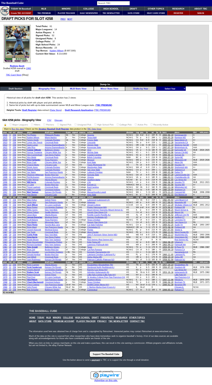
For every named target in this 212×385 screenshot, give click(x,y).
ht (147, 132)
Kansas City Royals (53, 192)
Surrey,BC (179, 157)
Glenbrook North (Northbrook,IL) (100, 267)
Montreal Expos (51, 217)
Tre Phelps (31, 135)
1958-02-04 (167, 259)
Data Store (55, 110)
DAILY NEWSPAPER (89, 13)
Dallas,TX (179, 172)
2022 (5, 145)
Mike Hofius (32, 200)
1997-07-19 (167, 147)
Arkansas (91, 202)
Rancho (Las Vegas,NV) (97, 270)
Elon (89, 237)
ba (157, 132)
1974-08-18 (167, 217)
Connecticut (92, 290)
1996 (5, 210)
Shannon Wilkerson (35, 175)
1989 (5, 227)
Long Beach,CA (181, 200)
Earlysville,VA (180, 150)
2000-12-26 (167, 142)
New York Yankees (53, 240)
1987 (5, 232)
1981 (5, 247)
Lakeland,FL (180, 255)
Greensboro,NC (181, 237)
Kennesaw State (94, 147)
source (82, 132)
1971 (5, 275)
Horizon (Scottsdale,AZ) (97, 217)
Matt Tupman (32, 192)
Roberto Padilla (33, 170)
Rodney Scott (17, 66)
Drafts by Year (140, 88)
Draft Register (29, 110)
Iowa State (91, 195)
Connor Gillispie (34, 150)
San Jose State (93, 170)
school (90, 132)
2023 (5, 142)
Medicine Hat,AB (182, 145)
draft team (49, 132)
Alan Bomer (32, 195)
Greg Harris (32, 237)
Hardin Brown (33, 240)
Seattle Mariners (52, 212)
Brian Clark (31, 162)
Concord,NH (180, 192)
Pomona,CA (180, 250)
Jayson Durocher (34, 217)
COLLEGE (88, 8)
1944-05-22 (167, 290)
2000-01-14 (167, 145)
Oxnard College (94, 205)
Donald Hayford (33, 255)
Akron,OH (179, 162)
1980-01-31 (167, 195)
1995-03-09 (167, 165)
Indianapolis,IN (181, 272)
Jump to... (106, 84)
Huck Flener (32, 225)
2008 (5, 177)
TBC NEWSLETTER (111, 13)
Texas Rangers (51, 160)
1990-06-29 (167, 170)
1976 (5, 259)
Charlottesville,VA (182, 177)
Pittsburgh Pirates (52, 135)
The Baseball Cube (12, 3)
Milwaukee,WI (180, 160)
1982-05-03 (167, 200)
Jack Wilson (32, 205)
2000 (5, 200)
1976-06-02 (167, 215)
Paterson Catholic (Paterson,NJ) (100, 259)
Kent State (91, 162)
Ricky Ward (32, 227)
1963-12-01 (167, 237)
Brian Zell (31, 250)
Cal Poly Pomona (94, 250)
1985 (5, 237)
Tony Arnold (32, 247)
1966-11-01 (167, 232)
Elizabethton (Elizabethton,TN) (100, 265)
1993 (5, 217)
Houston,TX (180, 165)
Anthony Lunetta (34, 190)
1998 (5, 205)
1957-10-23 (167, 265)
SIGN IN (200, 13)
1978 (5, 255)
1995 (5, 212)
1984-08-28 (167, 182)
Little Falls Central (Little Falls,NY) (101, 275)
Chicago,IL (179, 287)
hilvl (195, 132)
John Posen (32, 287)
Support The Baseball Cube (106, 354)
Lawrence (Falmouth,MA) (97, 245)
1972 (5, 272)
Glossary (58, 120)
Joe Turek (31, 232)
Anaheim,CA (180, 190)
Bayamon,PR (180, 285)
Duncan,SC (179, 155)
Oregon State (92, 145)
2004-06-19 (167, 135)
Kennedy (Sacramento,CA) (98, 252)
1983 (5, 242)
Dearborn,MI (180, 267)
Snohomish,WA (181, 167)
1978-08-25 (167, 210)
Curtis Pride (32, 235)
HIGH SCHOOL (111, 8)
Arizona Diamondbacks (55, 145)
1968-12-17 (167, 235)
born (164, 132)
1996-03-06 (167, 152)
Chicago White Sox (53, 152)
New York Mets (51, 210)
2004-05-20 (167, 137)
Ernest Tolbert (33, 212)
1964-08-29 (167, 242)
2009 (5, 175)
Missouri (90, 160)
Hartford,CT (179, 217)
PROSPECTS (107, 318)
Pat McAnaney (33, 177)
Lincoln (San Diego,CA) (97, 212)
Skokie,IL (178, 230)
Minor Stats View (109, 88)
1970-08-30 (167, 227)
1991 (5, 222)
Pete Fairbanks (33, 160)
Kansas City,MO (181, 152)
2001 (5, 195)
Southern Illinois (94, 280)
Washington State (94, 167)
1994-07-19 (167, 157)
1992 (5, 220)
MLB (43, 8)
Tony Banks (32, 222)
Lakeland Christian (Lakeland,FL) (101, 255)
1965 (5, 290)
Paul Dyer (31, 277)
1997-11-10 (167, 150)
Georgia (90, 135)
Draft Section (16, 88)
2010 (5, 172)
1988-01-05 (167, 180)
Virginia (90, 177)
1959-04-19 (167, 250)
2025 (5, 137)
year (5, 132)
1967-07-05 (167, 230)
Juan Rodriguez (34, 259)
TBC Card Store (14, 75)
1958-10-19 (167, 257)
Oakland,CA (180, 170)
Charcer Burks (33, 165)
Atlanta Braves (51, 180)
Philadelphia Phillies (53, 242)
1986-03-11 (167, 177)
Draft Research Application (79, 110)
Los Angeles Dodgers (54, 207)
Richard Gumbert (34, 245)
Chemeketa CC (93, 227)
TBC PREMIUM (44, 13)
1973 (5, 270)
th (160, 132)
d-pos (68, 132)
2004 (5, 187)
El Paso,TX (179, 247)
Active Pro (142, 124)
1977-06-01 (167, 202)
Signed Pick (65, 124)
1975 (5, 265)
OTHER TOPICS (156, 8)
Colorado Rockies (52, 140)
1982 (28, 68)
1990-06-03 (167, 167)
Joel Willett (31, 257)
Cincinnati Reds (51, 142)
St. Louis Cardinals (53, 205)
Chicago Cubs (51, 165)
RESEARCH (178, 8)
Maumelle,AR (180, 202)
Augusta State (93, 175)
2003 (5, 190)
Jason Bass (32, 215)
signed (75, 132)
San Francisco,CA (182, 277)
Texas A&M (92, 137)
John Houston (33, 252)
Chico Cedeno (33, 285)
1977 (5, 257)
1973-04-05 (167, 222)
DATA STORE (134, 13)
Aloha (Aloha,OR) (94, 257)
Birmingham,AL (181, 147)
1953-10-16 (167, 272)
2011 (5, 170)
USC (89, 190)
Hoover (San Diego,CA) (97, 222)
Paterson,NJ (180, 259)
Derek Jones (32, 167)
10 (10, 212)
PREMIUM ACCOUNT (64, 321)
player (30, 132)
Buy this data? (18, 129)
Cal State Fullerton (95, 225)
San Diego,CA (181, 222)
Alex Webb (31, 157)
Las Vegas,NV (181, 180)
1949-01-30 (167, 285)
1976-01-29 (167, 212)
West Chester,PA (182, 232)
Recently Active (160, 124)
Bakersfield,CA (181, 140)
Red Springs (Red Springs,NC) (100, 240)
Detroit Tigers (50, 200)
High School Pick (105, 124)
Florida (90, 230)
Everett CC (91, 185)
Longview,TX (180, 220)
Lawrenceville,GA (182, 175)
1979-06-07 (167, 207)
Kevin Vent (31, 202)
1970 (5, 277)
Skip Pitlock (32, 280)
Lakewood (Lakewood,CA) (98, 200)
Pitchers (50, 124)
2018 (5, 152)
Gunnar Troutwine (34, 152)
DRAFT (133, 8)
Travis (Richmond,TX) (96, 165)
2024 (5, 140)
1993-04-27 (167, 162)
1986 (5, 235)
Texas (89, 247)
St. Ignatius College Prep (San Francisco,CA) (106, 277)
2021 (5, 147)
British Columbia (94, 157)
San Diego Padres (52, 155)
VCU (89, 150)
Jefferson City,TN (182, 215)
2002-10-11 (167, 140)
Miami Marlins (51, 137)
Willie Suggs (32, 210)
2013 (5, 165)
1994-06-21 (167, 155)
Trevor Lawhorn (33, 187)
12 (10, 282)
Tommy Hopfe (33, 140)
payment (96, 360)
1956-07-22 (167, 267)
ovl (14, 132)
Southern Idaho (93, 180)
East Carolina (93, 187)
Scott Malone (32, 220)
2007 (5, 180)
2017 (5, 155)
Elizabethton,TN (181, 265)
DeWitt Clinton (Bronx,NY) (98, 285)
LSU (89, 182)
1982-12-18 (167, 187)
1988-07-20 (167, 175)
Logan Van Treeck (34, 142)
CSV (49, 120)
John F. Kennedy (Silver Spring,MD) (102, 235)
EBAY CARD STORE (156, 13)
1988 (5, 230)
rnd (10, 132)
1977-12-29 (167, 205)
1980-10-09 (167, 190)
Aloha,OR (179, 257)
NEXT (69, 19)
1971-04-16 (167, 220)
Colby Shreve (32, 180)
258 (14, 135)
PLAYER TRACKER (66, 13)
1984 (5, 240)
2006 (5, 182)
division (129, 132)
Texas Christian (93, 220)
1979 (5, 252)
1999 (5, 202)
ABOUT (32, 321)
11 (10, 259)
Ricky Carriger (33, 265)
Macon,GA (179, 212)
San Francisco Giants (54, 172)
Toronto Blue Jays (52, 225)
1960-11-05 (167, 255)
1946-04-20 (167, 282)
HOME (32, 318)
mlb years (204, 132)
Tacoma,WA (180, 185)
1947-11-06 (167, 280)
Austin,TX (179, 225)
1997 (5, 207)
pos (141, 132)
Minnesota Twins (52, 222)
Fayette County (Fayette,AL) (99, 215)
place (177, 132)
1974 (5, 267)
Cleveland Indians (52, 190)
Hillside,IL (179, 280)
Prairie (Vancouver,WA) (97, 207)
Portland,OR (180, 207)
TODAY (40, 318)
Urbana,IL (179, 242)
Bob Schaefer (32, 290)
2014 (5, 162)
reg (137, 132)
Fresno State (92, 140)
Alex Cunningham (34, 155)
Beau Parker (32, 207)
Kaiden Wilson (57, 50)
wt (153, 132)
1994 (5, 215)
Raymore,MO (180, 137)
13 (10, 285)
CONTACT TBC (137, 321)
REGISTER (178, 13)
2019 (5, 150)
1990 (5, 225)
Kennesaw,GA (181, 135)
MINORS (66, 8)
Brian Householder (35, 242)
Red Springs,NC (181, 240)
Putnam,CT (179, 290)
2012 (5, 167)
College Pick (126, 124)
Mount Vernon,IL (181, 210)
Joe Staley (31, 172)
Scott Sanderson (34, 267)
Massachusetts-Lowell (96, 192)
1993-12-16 (167, 160)
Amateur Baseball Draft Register (53, 129)
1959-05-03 (167, 247)
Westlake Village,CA (183, 205)
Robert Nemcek (33, 275)
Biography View (47, 88)
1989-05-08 (167, 172)
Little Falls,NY (180, 275)
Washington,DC (181, 235)
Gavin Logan (32, 145)
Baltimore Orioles (52, 150)
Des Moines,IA (181, 195)
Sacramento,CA (181, 142)
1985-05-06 (167, 185)
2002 (5, 192)
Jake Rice (31, 147)
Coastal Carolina (94, 155)
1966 (5, 287)
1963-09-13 (167, 245)
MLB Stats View (78, 88)
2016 (5, 157)
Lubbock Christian (95, 172)
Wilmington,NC (181, 187)
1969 (5, 280)
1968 (5, 282)
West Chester (93, 232)
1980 (5, 250)
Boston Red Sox (52, 175)
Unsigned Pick (84, 124)
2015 (5, 160)
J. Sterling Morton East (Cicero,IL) (101, 287)
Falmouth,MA (180, 245)
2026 (5, 135)
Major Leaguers (20, 124)
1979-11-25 (167, 192)
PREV (63, 19)
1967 (5, 285)
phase (20, 132)
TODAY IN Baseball (21, 8)
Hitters (37, 124)
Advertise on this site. (106, 380)
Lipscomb (91, 142)
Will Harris (31, 182)
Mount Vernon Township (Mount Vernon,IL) (105, 210)
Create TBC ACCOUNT (21, 13)
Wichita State (92, 152)
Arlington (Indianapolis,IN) (98, 272)
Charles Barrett (33, 270)
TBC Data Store (94, 129)
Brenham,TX (180, 282)
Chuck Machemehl (35, 282)
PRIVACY (102, 321)
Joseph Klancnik (34, 230)
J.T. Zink (30, 185)
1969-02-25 (167, 225)
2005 (5, 185)
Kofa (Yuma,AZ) (93, 242)
